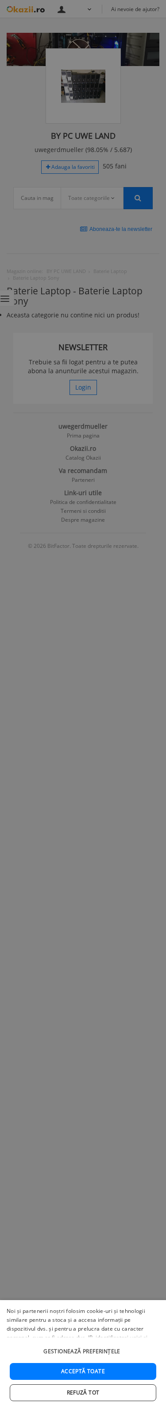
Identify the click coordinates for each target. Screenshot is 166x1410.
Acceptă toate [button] (83, 1371)
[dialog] (83, 1355)
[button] (83, 1347)
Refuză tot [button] (83, 1392)
